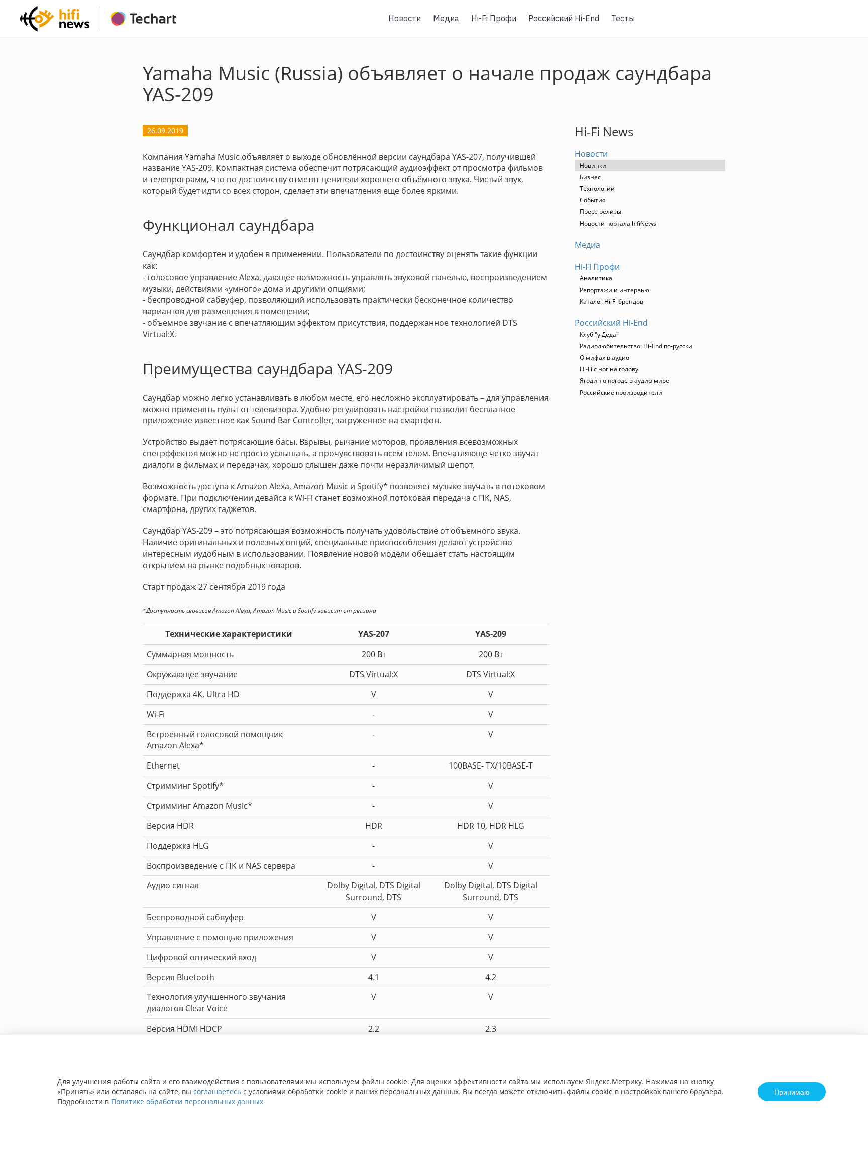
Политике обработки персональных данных (187, 1101)
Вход (845, 24)
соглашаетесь (217, 1091)
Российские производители (621, 392)
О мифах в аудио (604, 357)
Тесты (623, 18)
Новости (404, 18)
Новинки (593, 165)
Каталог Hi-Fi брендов (611, 301)
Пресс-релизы (600, 211)
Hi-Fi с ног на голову (609, 369)
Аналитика (596, 278)
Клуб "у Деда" (599, 334)
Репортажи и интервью (614, 290)
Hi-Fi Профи (493, 18)
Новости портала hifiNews (618, 223)
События (593, 200)
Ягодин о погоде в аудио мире (624, 380)
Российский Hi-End (563, 18)
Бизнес (590, 177)
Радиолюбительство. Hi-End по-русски (636, 346)
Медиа (446, 18)
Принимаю (792, 1092)
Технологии (597, 188)
